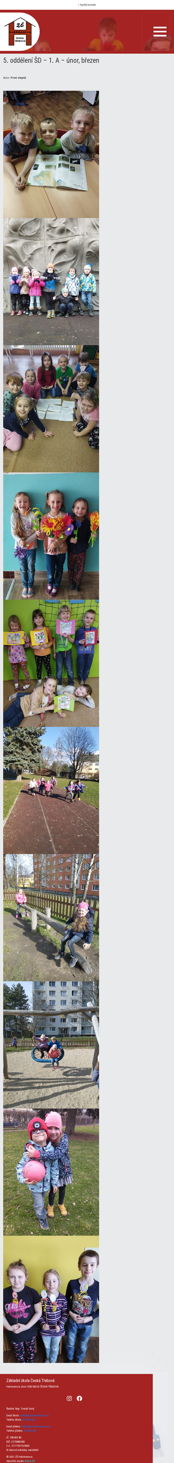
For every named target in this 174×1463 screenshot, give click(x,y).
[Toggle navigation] (156, 32)
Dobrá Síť (30, 1461)
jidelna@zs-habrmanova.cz (36, 1426)
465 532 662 (30, 1430)
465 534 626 (28, 1419)
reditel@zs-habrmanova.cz (34, 1415)
